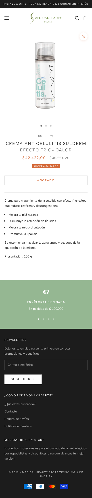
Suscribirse (23, 379)
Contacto (10, 411)
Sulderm (46, 136)
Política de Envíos (16, 419)
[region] (46, 300)
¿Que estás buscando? (19, 404)
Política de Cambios (18, 426)
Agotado (46, 180)
